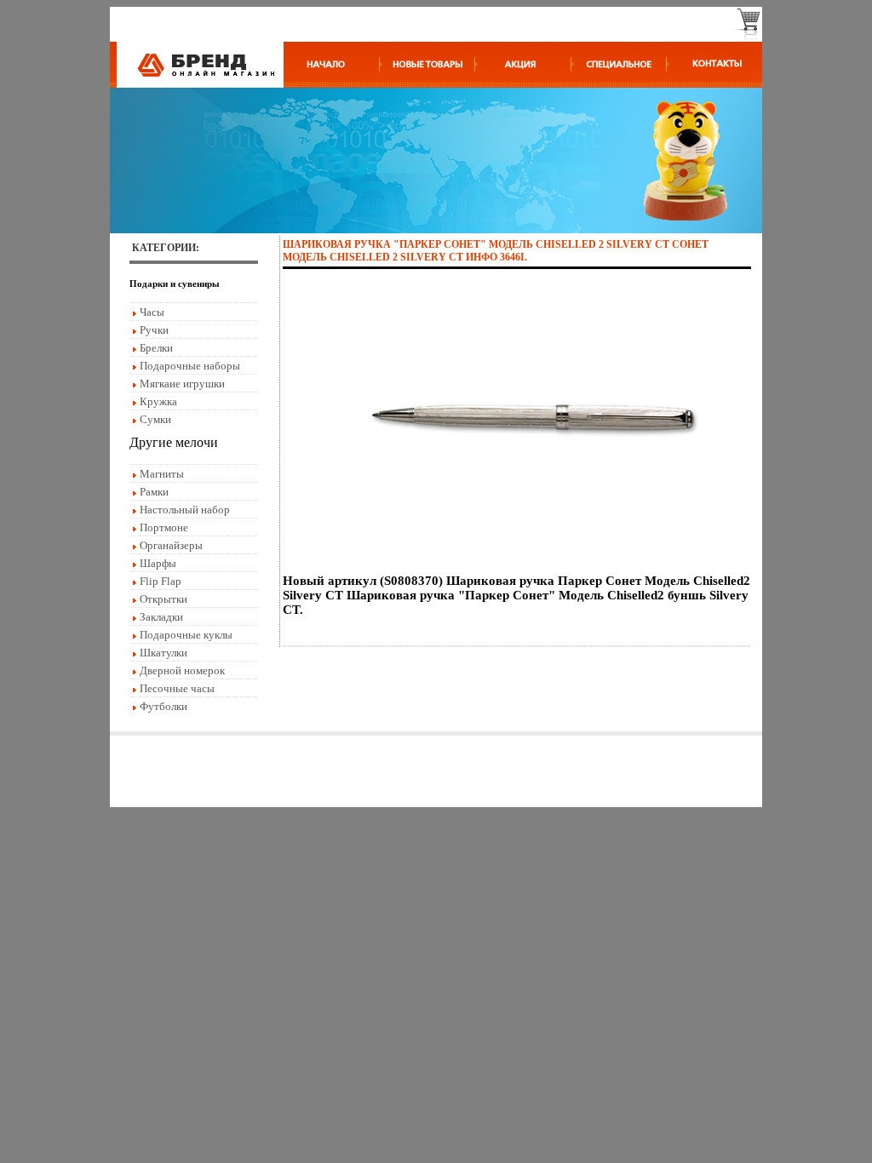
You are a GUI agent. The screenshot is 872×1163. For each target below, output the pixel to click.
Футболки (163, 706)
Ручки (154, 330)
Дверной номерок (182, 670)
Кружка (158, 401)
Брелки (156, 347)
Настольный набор (185, 509)
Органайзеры (171, 545)
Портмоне (164, 527)
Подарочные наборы (190, 365)
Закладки (161, 616)
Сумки (155, 419)
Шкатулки (163, 652)
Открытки (163, 599)
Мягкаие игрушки (182, 383)
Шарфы (158, 563)
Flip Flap (160, 581)
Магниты (162, 473)
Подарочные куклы (186, 634)
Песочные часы (177, 688)
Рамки (154, 491)
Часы (152, 312)
